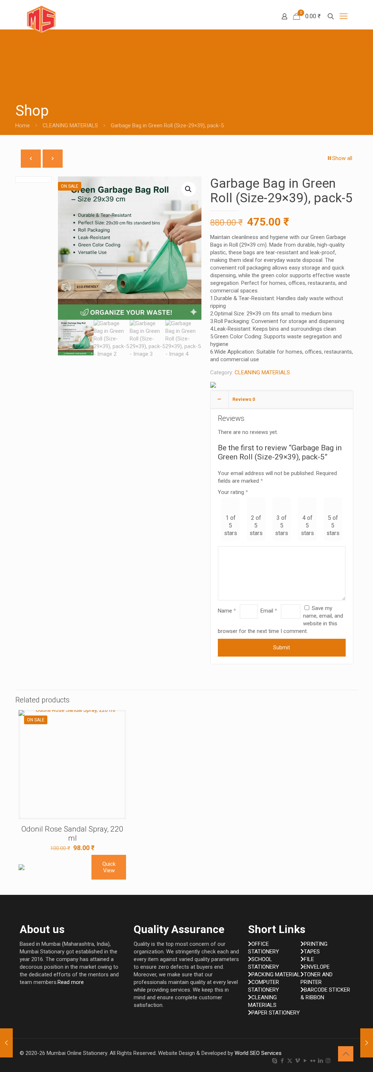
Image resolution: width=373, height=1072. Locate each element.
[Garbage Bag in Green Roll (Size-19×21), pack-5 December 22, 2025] (366, 1042)
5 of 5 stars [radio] (332, 525)
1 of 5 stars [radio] (230, 525)
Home (22, 125)
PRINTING (315, 944)
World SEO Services (258, 1053)
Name (227, 610)
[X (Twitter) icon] (289, 1060)
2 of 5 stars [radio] (256, 525)
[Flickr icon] (312, 1060)
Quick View (108, 867)
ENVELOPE (317, 967)
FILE (309, 959)
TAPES (312, 951)
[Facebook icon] (282, 1060)
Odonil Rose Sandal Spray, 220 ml (72, 833)
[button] (188, 189)
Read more (71, 982)
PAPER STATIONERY (275, 1012)
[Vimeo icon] (297, 1060)
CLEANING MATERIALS (70, 125)
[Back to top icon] (345, 1053)
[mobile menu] (343, 16)
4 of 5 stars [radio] (307, 525)
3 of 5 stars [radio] (281, 525)
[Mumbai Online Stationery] (41, 19)
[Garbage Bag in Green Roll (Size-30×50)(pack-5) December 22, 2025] (6, 1042)
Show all (342, 158)
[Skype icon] (274, 1060)
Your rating (233, 492)
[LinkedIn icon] (320, 1060)
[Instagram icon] (328, 1060)
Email (268, 610)
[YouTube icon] (305, 1060)
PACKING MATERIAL (275, 974)
